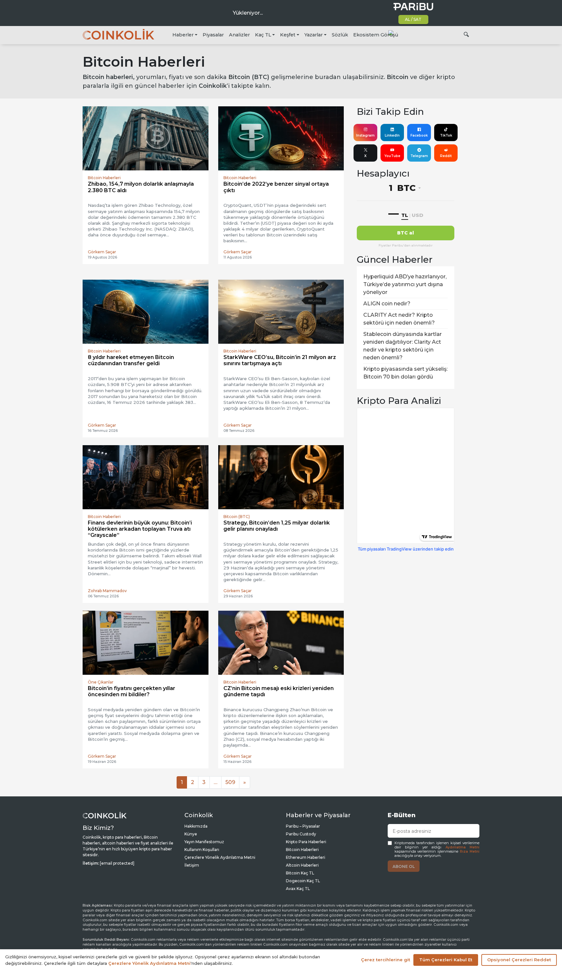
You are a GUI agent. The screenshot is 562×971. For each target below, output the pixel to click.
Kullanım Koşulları (201, 849)
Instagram (365, 135)
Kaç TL (263, 35)
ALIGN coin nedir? (386, 303)
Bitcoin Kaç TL (300, 873)
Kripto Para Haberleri (306, 841)
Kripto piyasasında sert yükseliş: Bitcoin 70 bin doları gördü (405, 373)
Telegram (419, 156)
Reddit (446, 156)
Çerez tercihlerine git (385, 959)
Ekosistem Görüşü (375, 35)
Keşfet (287, 35)
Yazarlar (313, 35)
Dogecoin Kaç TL (303, 880)
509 (230, 782)
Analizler (239, 35)
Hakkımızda (195, 826)
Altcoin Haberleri (302, 865)
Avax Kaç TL (298, 888)
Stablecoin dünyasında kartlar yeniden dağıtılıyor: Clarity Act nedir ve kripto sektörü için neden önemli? (402, 346)
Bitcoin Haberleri (302, 849)
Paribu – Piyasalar (303, 826)
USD (417, 215)
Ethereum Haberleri (305, 857)
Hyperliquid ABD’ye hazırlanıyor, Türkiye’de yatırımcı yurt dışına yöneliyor (405, 284)
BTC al (405, 233)
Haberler (183, 35)
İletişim (191, 865)
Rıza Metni (469, 851)
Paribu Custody (301, 833)
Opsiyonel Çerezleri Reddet (519, 959)
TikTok (446, 135)
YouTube (392, 156)
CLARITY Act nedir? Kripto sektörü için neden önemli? (399, 319)
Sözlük (340, 35)
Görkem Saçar (102, 251)
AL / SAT (413, 19)
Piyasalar (213, 35)
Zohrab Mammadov (107, 590)
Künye (190, 833)
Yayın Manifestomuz (204, 841)
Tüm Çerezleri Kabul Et (445, 959)
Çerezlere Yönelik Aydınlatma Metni (219, 857)
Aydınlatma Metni (462, 847)
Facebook (419, 135)
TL (404, 215)
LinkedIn (392, 135)
